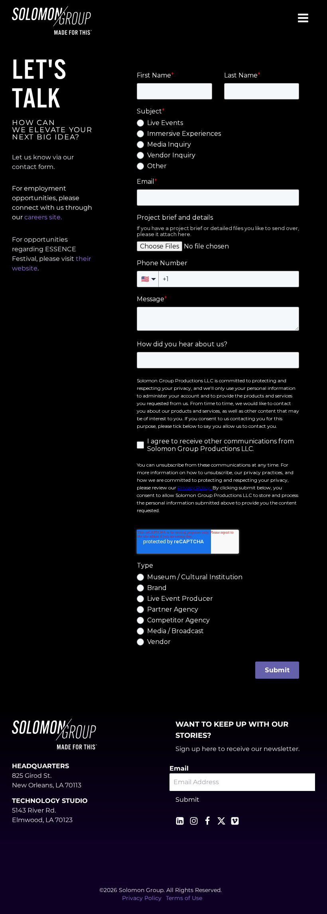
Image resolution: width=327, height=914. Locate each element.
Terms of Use (184, 898)
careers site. (43, 217)
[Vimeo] (234, 821)
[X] (221, 821)
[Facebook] (207, 821)
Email (179, 768)
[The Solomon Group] (52, 20)
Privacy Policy (142, 898)
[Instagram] (193, 821)
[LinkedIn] (179, 821)
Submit (187, 799)
